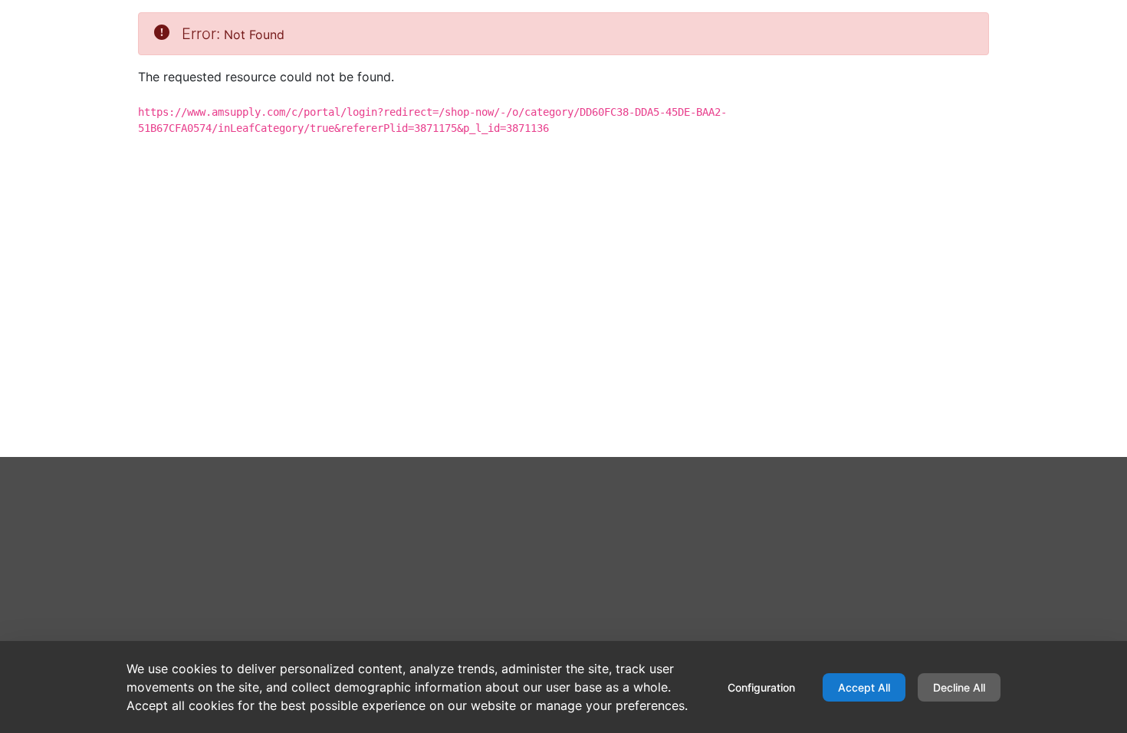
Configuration (761, 687)
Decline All (959, 687)
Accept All (864, 687)
